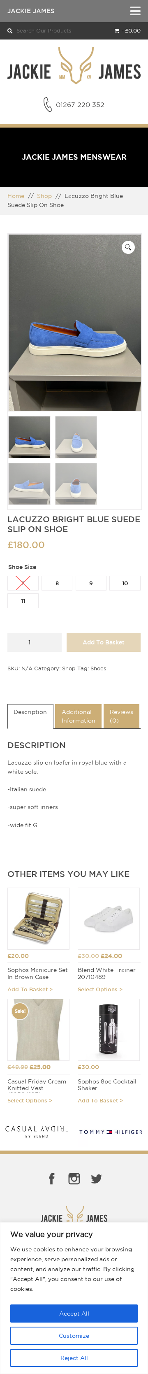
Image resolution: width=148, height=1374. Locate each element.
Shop (44, 196)
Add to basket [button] (27, 989)
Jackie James (31, 10)
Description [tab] (30, 712)
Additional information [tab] (78, 716)
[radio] (23, 583)
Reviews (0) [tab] (121, 716)
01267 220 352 (80, 104)
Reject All (74, 1358)
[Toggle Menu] (135, 11)
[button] (128, 247)
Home (15, 196)
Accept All (74, 1313)
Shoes (98, 668)
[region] (74, 1298)
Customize (74, 1335)
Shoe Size (22, 567)
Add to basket (104, 642)
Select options (98, 989)
